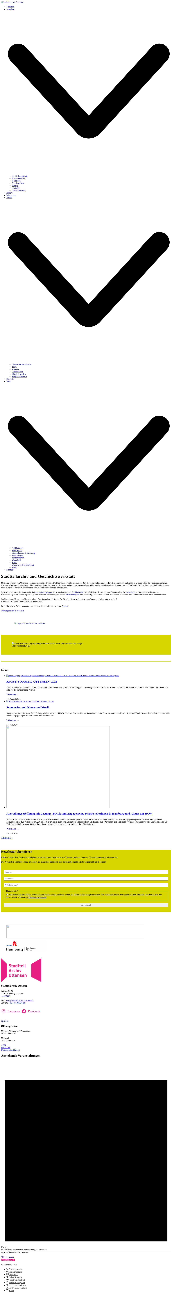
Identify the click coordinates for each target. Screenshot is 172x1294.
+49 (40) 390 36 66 (16, 1003)
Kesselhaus (130, 592)
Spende (65, 606)
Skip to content (7, 1257)
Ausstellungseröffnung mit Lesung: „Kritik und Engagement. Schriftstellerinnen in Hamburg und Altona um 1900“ (79, 813)
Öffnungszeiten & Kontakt (12, 611)
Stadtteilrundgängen (43, 592)
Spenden (4, 1021)
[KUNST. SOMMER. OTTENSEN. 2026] (62, 676)
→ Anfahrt (5, 996)
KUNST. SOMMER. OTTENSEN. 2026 (31, 681)
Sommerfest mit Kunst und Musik (27, 707)
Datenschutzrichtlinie (37, 897)
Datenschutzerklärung (10, 1050)
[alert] (86, 1155)
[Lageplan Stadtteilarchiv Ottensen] (30, 623)
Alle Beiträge (6, 838)
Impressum (5, 1047)
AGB (3, 1045)
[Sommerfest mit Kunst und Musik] (30, 701)
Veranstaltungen (72, 595)
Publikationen (77, 592)
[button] (8, 1260)
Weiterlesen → (12, 694)
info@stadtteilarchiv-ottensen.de (19, 1000)
